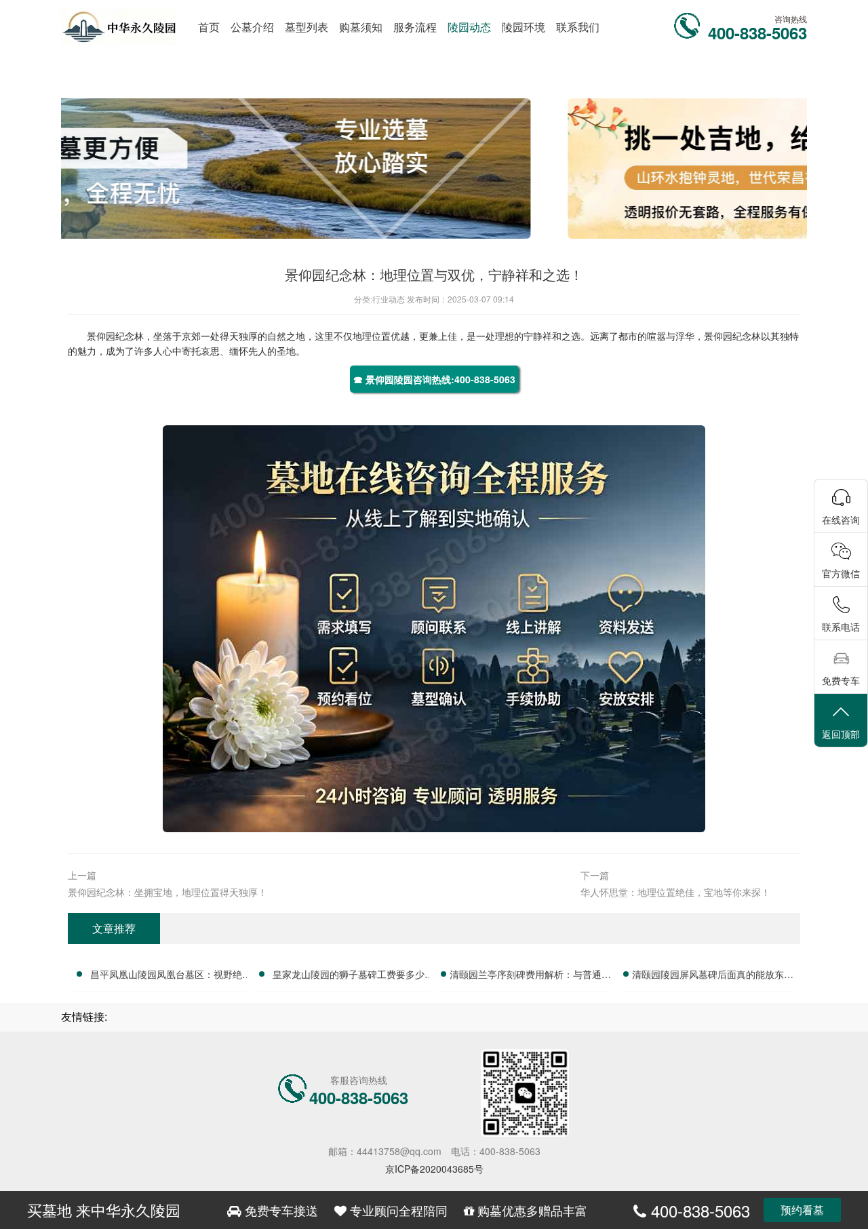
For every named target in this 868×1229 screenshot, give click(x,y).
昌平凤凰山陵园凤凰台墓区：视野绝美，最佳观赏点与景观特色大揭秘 (166, 976)
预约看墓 (802, 1209)
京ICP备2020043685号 (434, 1168)
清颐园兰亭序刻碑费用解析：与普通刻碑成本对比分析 (530, 976)
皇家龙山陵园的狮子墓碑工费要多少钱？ (349, 976)
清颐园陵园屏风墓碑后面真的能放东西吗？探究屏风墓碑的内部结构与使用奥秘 (712, 976)
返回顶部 (841, 734)
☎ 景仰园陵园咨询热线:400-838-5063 (434, 379)
